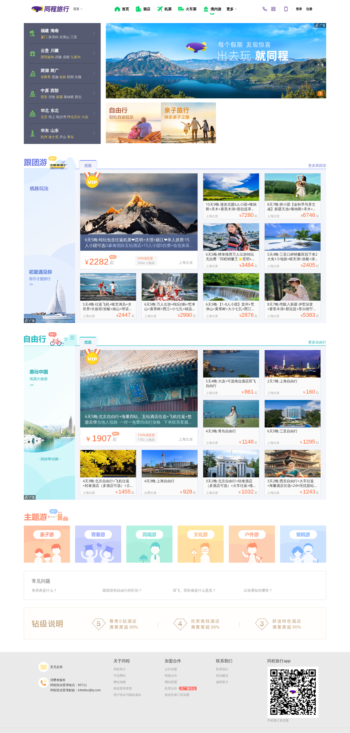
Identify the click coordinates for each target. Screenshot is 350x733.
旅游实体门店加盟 (177, 695)
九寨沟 (75, 57)
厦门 (44, 37)
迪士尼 (53, 136)
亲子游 (47, 544)
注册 (309, 9)
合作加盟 (171, 669)
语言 (76, 9)
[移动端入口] (286, 9)
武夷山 (64, 37)
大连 (84, 116)
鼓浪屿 (53, 37)
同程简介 (120, 669)
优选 (87, 165)
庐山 (62, 136)
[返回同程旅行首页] (50, 9)
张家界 (46, 77)
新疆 (59, 97)
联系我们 (222, 669)
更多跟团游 (317, 165)
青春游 (98, 544)
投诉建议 (222, 675)
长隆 (78, 77)
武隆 (58, 57)
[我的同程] (273, 9)
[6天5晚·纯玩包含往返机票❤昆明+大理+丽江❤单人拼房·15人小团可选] (139, 196)
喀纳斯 (69, 97)
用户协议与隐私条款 (127, 695)
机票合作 (180, 688)
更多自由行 (317, 342)
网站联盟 (171, 682)
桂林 (62, 77)
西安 (44, 97)
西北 (78, 97)
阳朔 (70, 77)
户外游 (252, 544)
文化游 (201, 544)
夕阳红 (303, 544)
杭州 (44, 136)
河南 (51, 97)
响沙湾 (61, 116)
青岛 (70, 136)
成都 (66, 57)
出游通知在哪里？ (258, 590)
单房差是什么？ (44, 590)
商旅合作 (171, 675)
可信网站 (120, 675)
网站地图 (120, 682)
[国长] (216, 60)
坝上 (51, 116)
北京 (44, 116)
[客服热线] (264, 9)
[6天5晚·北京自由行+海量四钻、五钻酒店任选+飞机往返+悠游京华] (139, 373)
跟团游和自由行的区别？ (122, 590)
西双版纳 (47, 57)
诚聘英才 (222, 682)
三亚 (73, 37)
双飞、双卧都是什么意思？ (194, 590)
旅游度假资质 (123, 688)
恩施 (55, 77)
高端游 (149, 544)
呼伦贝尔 (73, 116)
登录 (299, 9)
